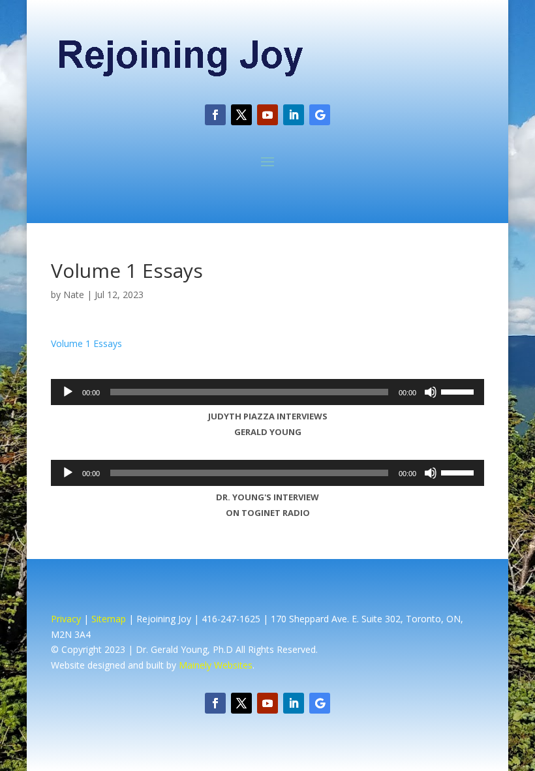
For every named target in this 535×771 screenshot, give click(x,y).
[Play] (67, 392)
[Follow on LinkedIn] (293, 114)
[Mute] (430, 392)
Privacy (66, 618)
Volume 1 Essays (86, 343)
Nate (73, 294)
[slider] (459, 390)
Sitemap (108, 618)
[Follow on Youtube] (267, 114)
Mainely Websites (215, 665)
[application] (267, 392)
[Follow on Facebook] (215, 114)
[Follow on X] (241, 114)
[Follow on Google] (319, 114)
